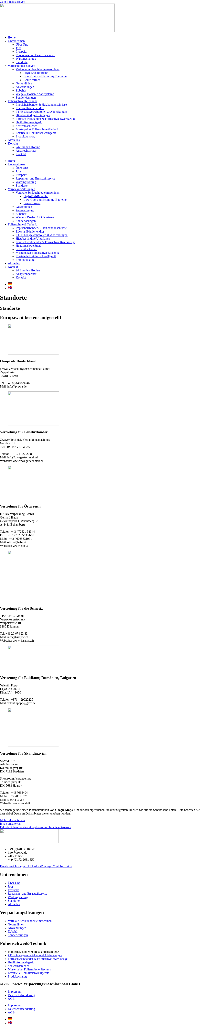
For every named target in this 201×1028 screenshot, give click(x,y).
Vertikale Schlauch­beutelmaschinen (37, 69)
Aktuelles (14, 140)
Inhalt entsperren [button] (10, 823)
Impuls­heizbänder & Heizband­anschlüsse (41, 104)
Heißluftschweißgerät (29, 122)
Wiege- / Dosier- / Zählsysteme (35, 94)
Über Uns (22, 44)
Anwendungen (25, 87)
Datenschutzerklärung (21, 995)
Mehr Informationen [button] (12, 820)
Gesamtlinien (24, 83)
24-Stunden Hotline (28, 147)
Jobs (18, 48)
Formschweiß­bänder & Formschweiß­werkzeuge (45, 118)
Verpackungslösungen (21, 65)
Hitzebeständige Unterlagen (33, 115)
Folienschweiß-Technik (22, 101)
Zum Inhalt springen (12, 1)
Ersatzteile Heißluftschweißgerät (36, 133)
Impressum (14, 991)
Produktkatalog (25, 136)
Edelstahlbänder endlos (30, 108)
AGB (11, 998)
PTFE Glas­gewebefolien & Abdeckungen (42, 111)
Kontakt (13, 143)
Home (12, 37)
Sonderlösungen (26, 97)
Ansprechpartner (26, 150)
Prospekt (21, 51)
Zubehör (21, 90)
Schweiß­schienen (26, 125)
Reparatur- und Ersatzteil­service (35, 55)
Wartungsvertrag (26, 58)
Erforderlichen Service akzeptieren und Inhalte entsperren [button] (35, 827)
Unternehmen (16, 41)
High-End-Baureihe (36, 72)
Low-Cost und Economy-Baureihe (45, 76)
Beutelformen (32, 80)
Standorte (21, 62)
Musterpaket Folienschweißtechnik (37, 129)
